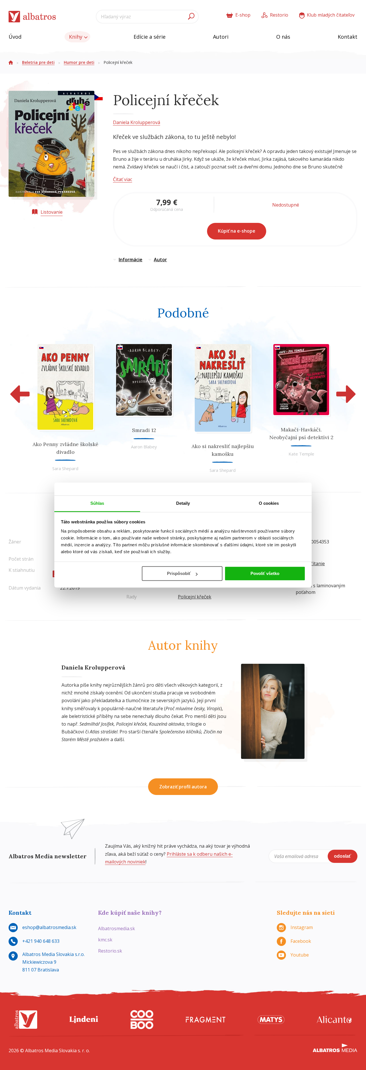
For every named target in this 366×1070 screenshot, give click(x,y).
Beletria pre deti (38, 62)
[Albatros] (26, 1019)
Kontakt (347, 36)
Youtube (300, 955)
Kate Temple (301, 454)
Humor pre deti (79, 62)
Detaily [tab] (183, 503)
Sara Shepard (65, 468)
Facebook (301, 941)
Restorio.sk (110, 951)
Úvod (15, 36)
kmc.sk (105, 940)
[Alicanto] (334, 1019)
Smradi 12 (144, 430)
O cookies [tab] (269, 503)
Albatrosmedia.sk (116, 928)
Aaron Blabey (144, 446)
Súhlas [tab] (97, 503)
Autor (160, 259)
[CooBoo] (142, 1019)
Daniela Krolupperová (136, 122)
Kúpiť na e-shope (236, 231)
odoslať (342, 856)
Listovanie (52, 212)
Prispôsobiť (179, 573)
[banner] (32, 17)
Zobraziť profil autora (183, 787)
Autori (220, 36)
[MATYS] (271, 1019)
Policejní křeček (194, 597)
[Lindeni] (84, 1019)
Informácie (130, 259)
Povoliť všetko (264, 573)
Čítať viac (122, 179)
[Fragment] (205, 1019)
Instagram (302, 927)
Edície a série (150, 36)
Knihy (76, 36)
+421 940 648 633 (40, 941)
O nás (283, 36)
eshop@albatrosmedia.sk (49, 927)
